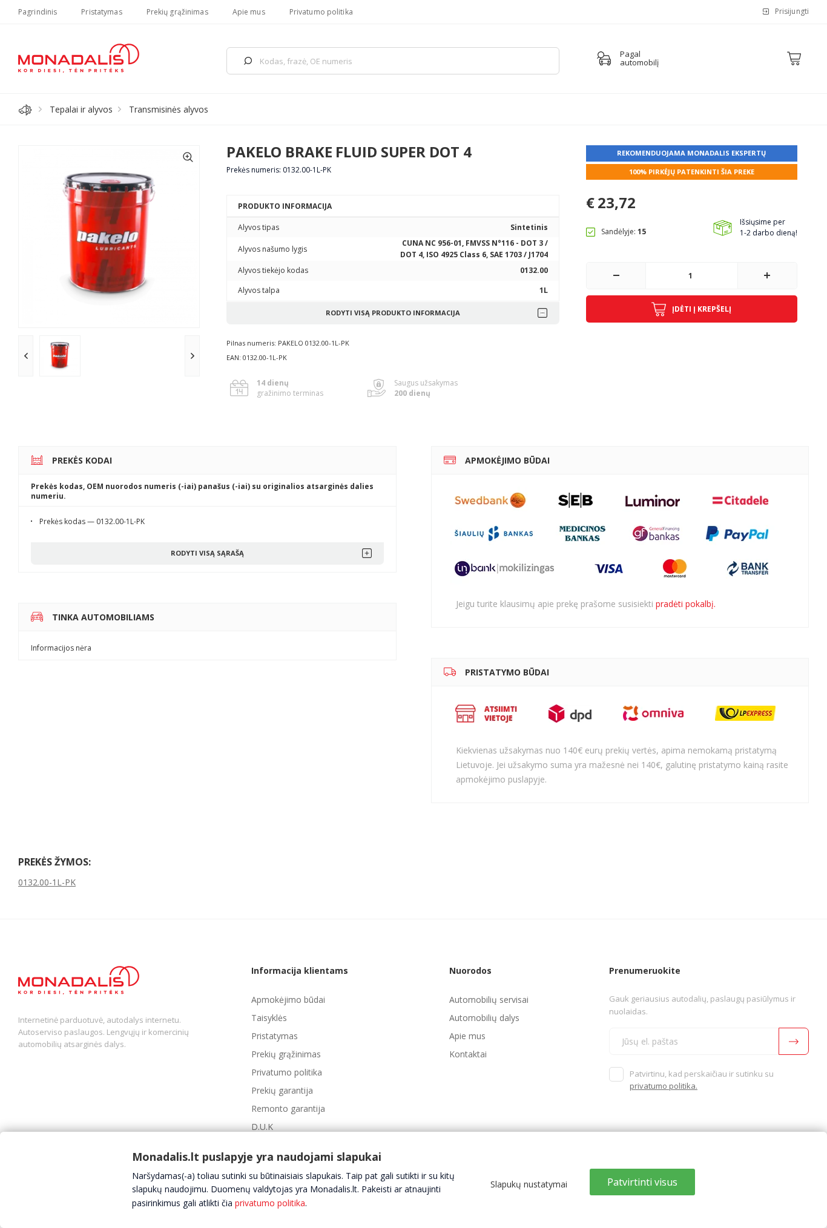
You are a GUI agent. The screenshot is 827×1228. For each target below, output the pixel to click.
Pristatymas (101, 12)
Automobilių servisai (489, 999)
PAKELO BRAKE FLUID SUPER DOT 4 (348, 152)
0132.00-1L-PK (47, 882)
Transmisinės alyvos (168, 109)
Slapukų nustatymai (528, 1184)
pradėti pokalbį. (686, 603)
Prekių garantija (282, 1090)
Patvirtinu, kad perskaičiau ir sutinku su (702, 1079)
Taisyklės (269, 1017)
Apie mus (248, 12)
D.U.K (262, 1126)
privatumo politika (270, 1203)
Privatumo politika (321, 12)
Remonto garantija (288, 1108)
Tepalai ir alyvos (81, 109)
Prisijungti (792, 11)
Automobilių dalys (484, 1017)
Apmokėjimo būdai (288, 999)
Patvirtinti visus (642, 1182)
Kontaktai (468, 1054)
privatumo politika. (663, 1085)
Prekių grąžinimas (177, 12)
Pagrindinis (37, 12)
